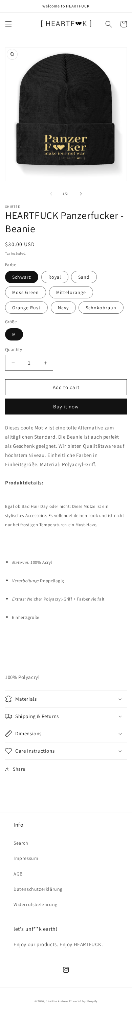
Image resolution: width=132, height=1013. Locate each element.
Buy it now (66, 406)
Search (21, 843)
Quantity (13, 349)
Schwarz (21, 277)
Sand (84, 277)
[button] (8, 24)
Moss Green (25, 292)
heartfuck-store (57, 1001)
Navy (63, 308)
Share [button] (19, 769)
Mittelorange (71, 292)
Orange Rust (26, 308)
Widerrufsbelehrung (36, 904)
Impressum (26, 858)
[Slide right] (80, 193)
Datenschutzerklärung (38, 889)
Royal (54, 277)
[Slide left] (51, 193)
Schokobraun (101, 308)
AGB (18, 874)
